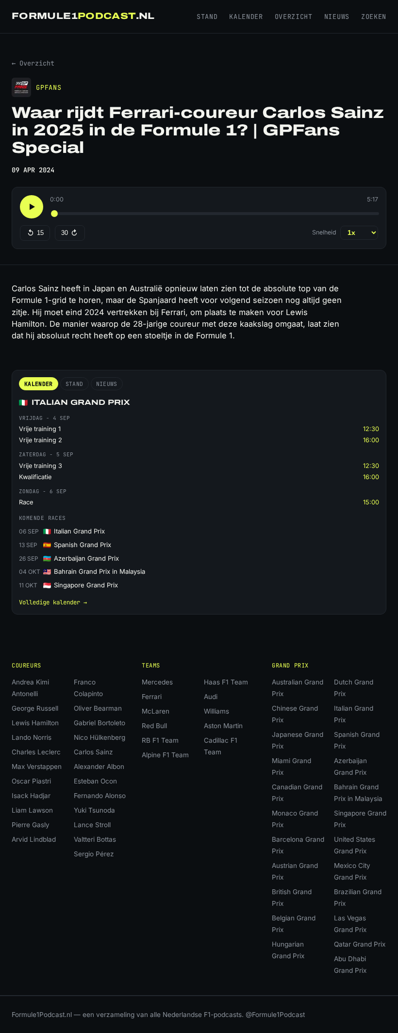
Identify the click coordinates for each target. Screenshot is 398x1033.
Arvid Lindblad (34, 839)
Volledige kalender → (53, 602)
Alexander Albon (99, 766)
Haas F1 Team (226, 682)
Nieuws (336, 16)
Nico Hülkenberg (99, 737)
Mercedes (157, 682)
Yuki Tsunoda (94, 810)
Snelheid (324, 232)
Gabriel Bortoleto (99, 723)
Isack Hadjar (31, 796)
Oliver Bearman (98, 708)
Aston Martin (223, 726)
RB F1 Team (160, 740)
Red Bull (154, 726)
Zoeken (373, 16)
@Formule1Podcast (275, 1014)
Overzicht (294, 16)
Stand (207, 16)
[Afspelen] (31, 206)
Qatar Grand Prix (359, 944)
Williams (216, 711)
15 (40, 232)
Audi (210, 696)
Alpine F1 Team (165, 755)
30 (64, 232)
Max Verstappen (37, 766)
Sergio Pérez (94, 854)
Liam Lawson (32, 810)
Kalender (246, 16)
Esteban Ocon (95, 781)
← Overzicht (33, 63)
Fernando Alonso (100, 796)
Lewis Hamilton (35, 723)
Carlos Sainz (93, 752)
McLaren (155, 711)
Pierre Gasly (31, 825)
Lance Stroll (92, 825)
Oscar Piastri (31, 781)
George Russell (35, 708)
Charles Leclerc (36, 752)
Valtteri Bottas (95, 839)
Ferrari (152, 696)
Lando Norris (31, 737)
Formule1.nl (83, 16)
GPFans (49, 87)
